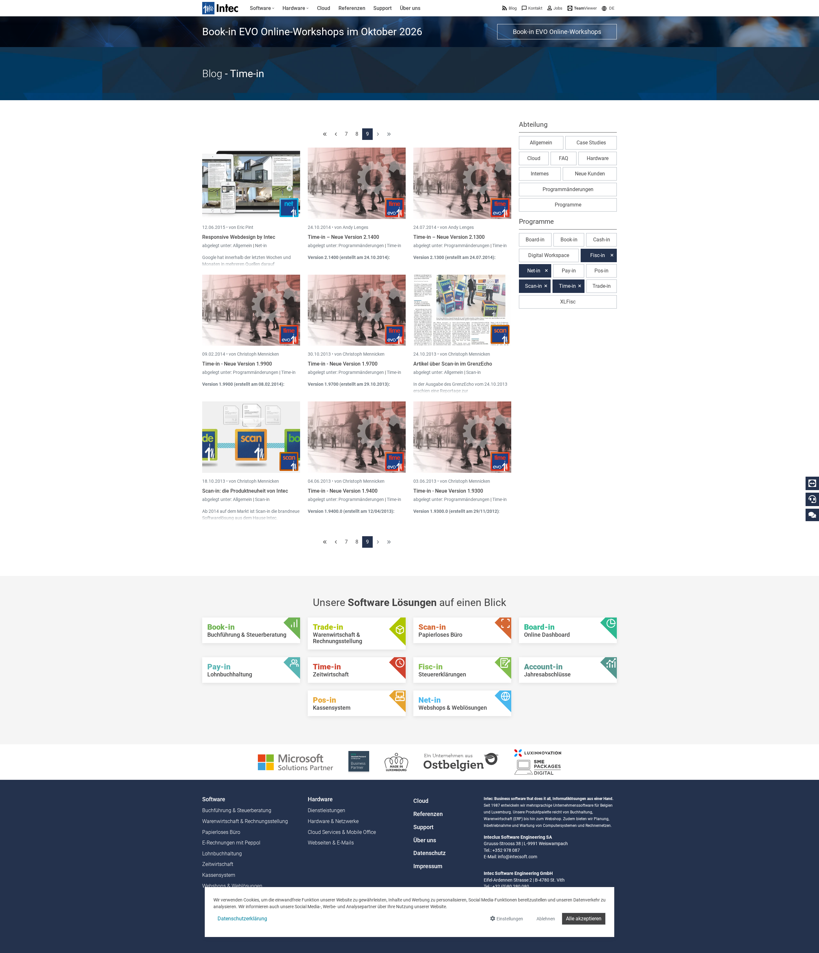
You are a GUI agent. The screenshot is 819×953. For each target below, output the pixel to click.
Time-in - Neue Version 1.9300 (448, 491)
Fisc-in (597, 255)
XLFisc (568, 302)
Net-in (261, 245)
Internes (540, 174)
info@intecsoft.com (517, 856)
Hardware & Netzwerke (333, 821)
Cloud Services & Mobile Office (342, 832)
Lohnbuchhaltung (222, 854)
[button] (608, 8)
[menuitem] (262, 8)
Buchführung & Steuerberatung (236, 810)
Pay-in (569, 271)
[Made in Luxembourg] (396, 762)
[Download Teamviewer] (812, 483)
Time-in (394, 245)
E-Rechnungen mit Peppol (231, 843)
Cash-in (601, 240)
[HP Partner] (358, 762)
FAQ (563, 158)
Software (213, 799)
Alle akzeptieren (583, 919)
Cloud (533, 158)
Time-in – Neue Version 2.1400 (343, 237)
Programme (568, 205)
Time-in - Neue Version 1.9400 (343, 491)
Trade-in (601, 286)
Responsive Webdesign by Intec (238, 237)
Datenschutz (429, 853)
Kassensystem (218, 875)
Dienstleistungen (326, 810)
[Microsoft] (295, 762)
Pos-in (601, 271)
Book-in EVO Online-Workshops (557, 32)
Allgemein (243, 245)
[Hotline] (812, 499)
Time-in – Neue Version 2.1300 (449, 237)
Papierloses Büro (221, 832)
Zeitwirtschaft (217, 864)
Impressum (427, 866)
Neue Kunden (590, 174)
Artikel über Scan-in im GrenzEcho (452, 364)
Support (423, 827)
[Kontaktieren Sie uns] (812, 514)
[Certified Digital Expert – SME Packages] (537, 762)
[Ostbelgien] (461, 762)
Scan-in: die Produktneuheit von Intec (245, 491)
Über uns (424, 840)
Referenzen (428, 814)
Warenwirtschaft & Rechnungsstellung (245, 821)
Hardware (597, 158)
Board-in (535, 240)
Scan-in (473, 372)
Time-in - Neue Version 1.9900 (237, 364)
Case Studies (591, 143)
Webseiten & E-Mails (331, 843)
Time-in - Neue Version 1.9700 (343, 364)
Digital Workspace (548, 255)
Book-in (569, 240)
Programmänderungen (361, 245)
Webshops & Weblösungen (232, 886)
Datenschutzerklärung (242, 919)
